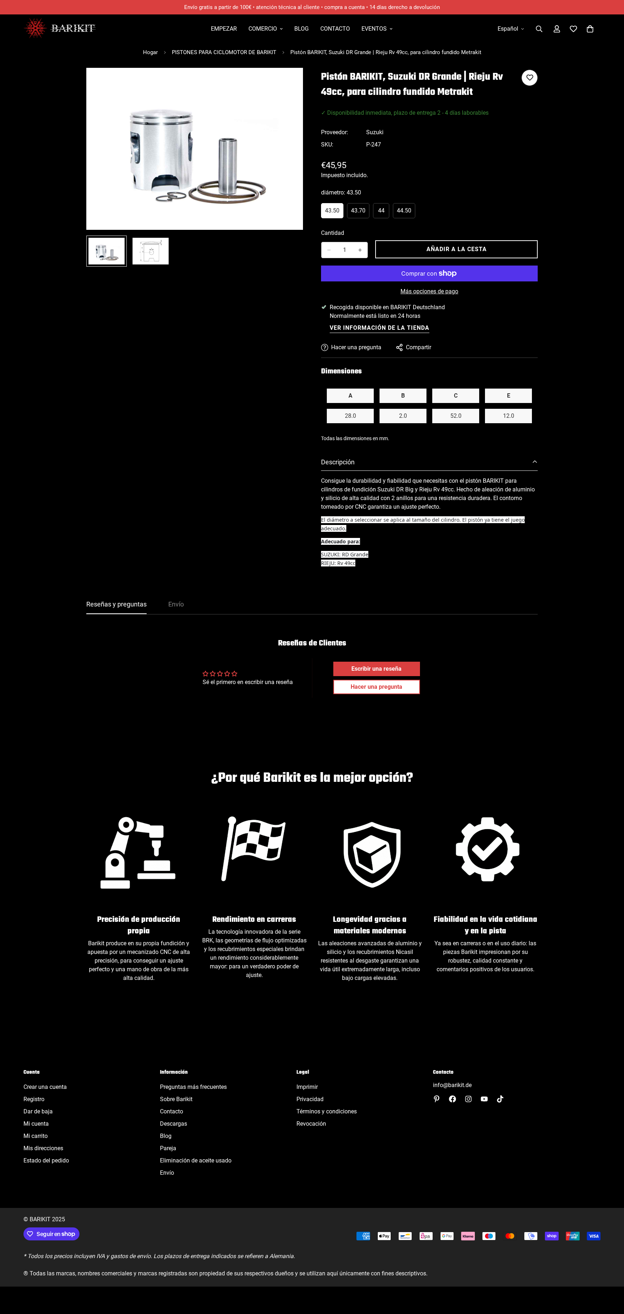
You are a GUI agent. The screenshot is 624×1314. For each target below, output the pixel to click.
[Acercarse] (288, 83)
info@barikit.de (452, 1085)
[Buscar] (539, 29)
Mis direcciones (43, 1148)
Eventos (374, 28)
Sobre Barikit (176, 1099)
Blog (301, 28)
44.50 (406, 213)
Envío (167, 1172)
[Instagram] (468, 1099)
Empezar (224, 28)
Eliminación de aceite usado (195, 1160)
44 (383, 213)
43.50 (334, 213)
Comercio (262, 28)
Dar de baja (38, 1111)
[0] (590, 29)
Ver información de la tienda (379, 327)
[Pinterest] (436, 1099)
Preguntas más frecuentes (193, 1086)
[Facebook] (452, 1099)
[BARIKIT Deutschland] (59, 28)
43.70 (360, 213)
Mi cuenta (36, 1123)
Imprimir (307, 1086)
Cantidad (332, 232)
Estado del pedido (46, 1160)
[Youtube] (484, 1099)
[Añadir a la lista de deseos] (529, 78)
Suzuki (375, 132)
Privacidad (310, 1099)
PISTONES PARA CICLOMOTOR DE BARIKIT (224, 52)
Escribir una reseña (376, 668)
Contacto (335, 28)
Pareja (168, 1148)
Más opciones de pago (429, 291)
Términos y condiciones (326, 1111)
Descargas (173, 1123)
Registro (33, 1099)
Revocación (311, 1123)
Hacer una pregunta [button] (376, 686)
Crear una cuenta (45, 1086)
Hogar (150, 52)
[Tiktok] (500, 1099)
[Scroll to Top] (610, 1274)
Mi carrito (35, 1136)
